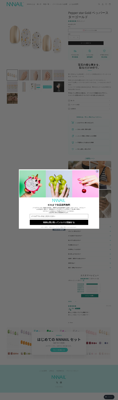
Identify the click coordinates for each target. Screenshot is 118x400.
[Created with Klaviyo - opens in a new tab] (59, 230)
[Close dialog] (97, 171)
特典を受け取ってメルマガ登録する (59, 222)
